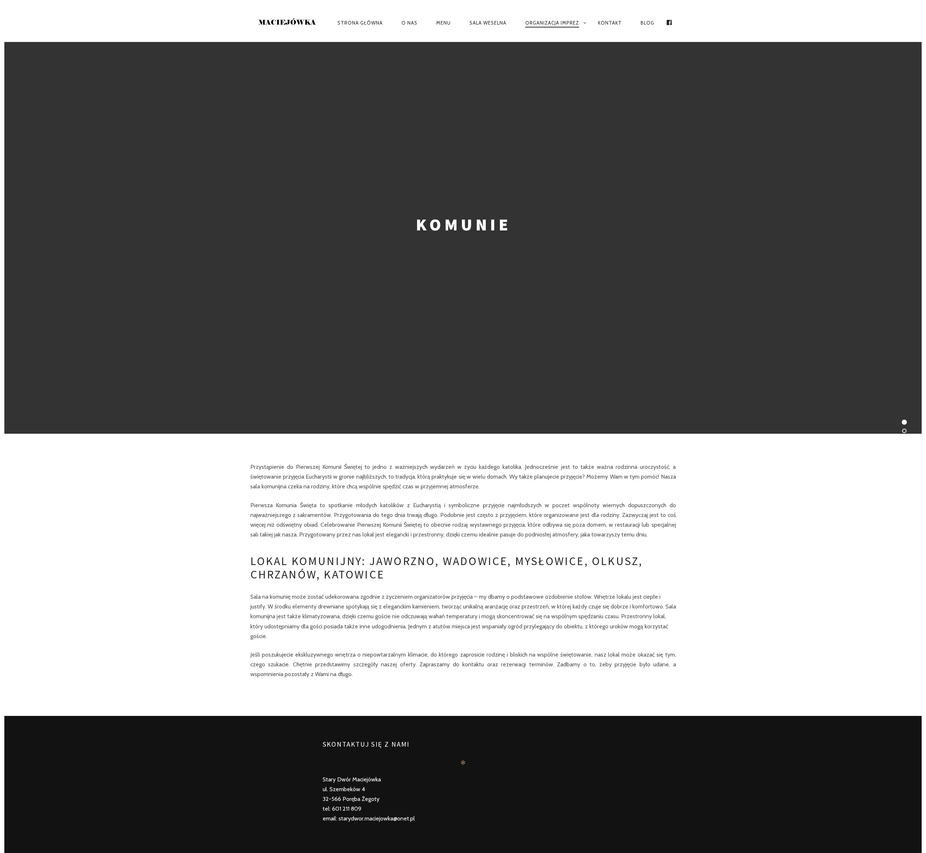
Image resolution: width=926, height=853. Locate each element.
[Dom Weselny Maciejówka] (287, 23)
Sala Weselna (488, 23)
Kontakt (610, 23)
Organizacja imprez (552, 23)
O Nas (409, 23)
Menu (443, 23)
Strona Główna (360, 23)
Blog (647, 23)
